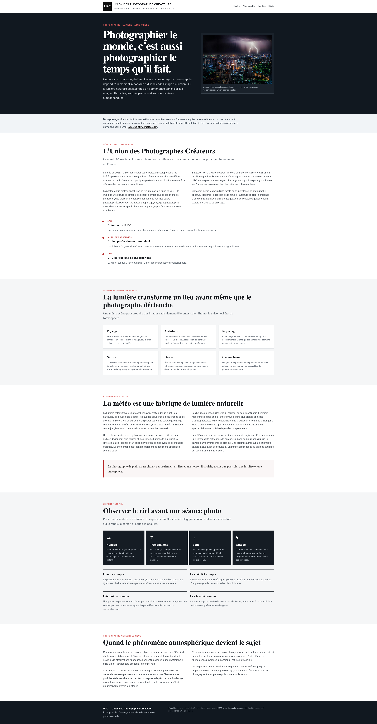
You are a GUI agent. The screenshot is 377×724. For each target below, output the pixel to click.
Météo (271, 6)
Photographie (249, 6)
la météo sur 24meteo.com (142, 127)
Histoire (236, 6)
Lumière (262, 6)
